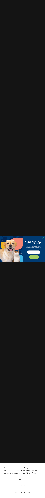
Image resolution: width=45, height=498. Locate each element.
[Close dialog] (43, 238)
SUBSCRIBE (34, 257)
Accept (22, 479)
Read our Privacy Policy (27, 473)
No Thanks (22, 486)
